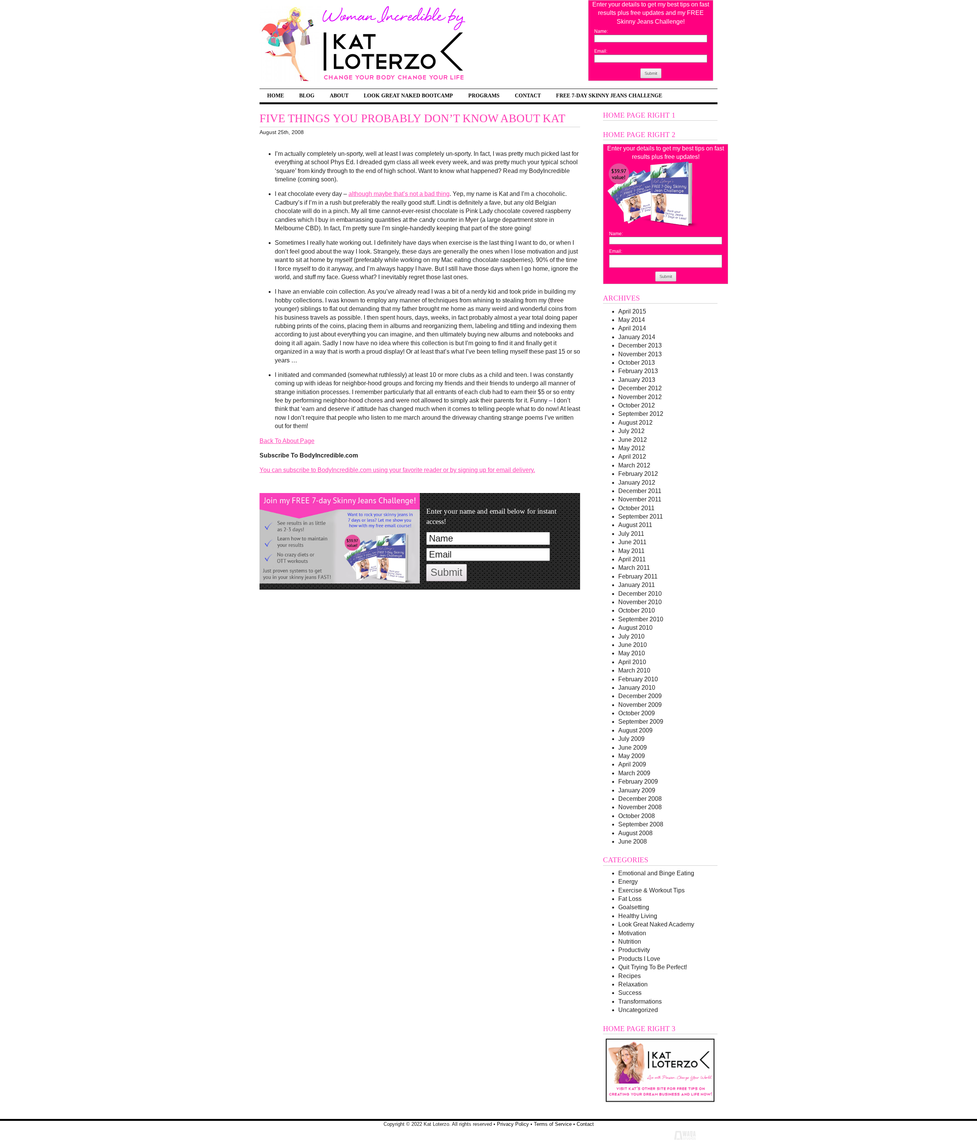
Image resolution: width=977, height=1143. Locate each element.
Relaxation (633, 984)
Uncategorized (638, 1010)
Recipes (629, 976)
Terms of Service (553, 1124)
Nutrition (629, 941)
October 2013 (636, 362)
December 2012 (640, 388)
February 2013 (638, 371)
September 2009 (640, 721)
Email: (600, 51)
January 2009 (636, 790)
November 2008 (640, 807)
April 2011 (632, 559)
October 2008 (636, 816)
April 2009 (632, 764)
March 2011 (634, 567)
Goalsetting (633, 907)
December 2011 (639, 491)
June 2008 (632, 841)
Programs (484, 95)
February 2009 (638, 781)
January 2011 (636, 585)
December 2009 (640, 696)
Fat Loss (630, 899)
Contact (528, 95)
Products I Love (639, 958)
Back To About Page (287, 441)
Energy (628, 881)
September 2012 (640, 414)
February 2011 (638, 576)
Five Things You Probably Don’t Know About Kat (412, 118)
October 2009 (636, 713)
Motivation (632, 933)
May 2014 (631, 320)
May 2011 (631, 551)
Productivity (634, 950)
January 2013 (636, 380)
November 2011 (639, 499)
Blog (306, 95)
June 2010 (632, 645)
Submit (651, 73)
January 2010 (636, 687)
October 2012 (636, 405)
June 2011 (632, 542)
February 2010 (638, 679)
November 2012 (640, 397)
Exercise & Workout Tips (651, 890)
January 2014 (636, 337)
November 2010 (640, 602)
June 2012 (632, 440)
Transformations (640, 1001)
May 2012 (631, 448)
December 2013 (640, 345)
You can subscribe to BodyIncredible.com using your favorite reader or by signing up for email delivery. (397, 470)
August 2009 (635, 730)
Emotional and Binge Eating (656, 873)
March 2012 (634, 465)
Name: (601, 31)
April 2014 (632, 328)
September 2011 (640, 516)
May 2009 (631, 756)
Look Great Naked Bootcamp (408, 95)
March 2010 (634, 670)
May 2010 (631, 653)
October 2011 (636, 508)
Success (630, 992)
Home (275, 95)
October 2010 (636, 610)
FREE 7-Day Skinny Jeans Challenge (609, 95)
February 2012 (638, 473)
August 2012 (635, 422)
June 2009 (632, 747)
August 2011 (635, 525)
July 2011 (631, 533)
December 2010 (640, 593)
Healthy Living (637, 916)
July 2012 (631, 431)
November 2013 (640, 354)
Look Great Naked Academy (656, 924)
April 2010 (632, 662)
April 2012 (632, 456)
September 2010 (640, 619)
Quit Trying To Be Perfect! (652, 967)
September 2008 (640, 824)
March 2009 (634, 773)
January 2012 (636, 482)
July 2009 (631, 739)
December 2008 (640, 798)
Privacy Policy (513, 1124)
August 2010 (635, 627)
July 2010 (631, 636)
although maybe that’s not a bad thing (399, 194)
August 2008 (635, 833)
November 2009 (640, 705)
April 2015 (632, 311)
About (339, 95)
